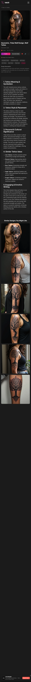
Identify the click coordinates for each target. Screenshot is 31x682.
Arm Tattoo (4, 63)
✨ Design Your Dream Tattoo (7, 57)
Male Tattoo (10, 63)
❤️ (22, 53)
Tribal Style (17, 63)
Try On (5, 53)
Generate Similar (15, 53)
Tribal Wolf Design (14, 60)
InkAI (7, 3)
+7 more (23, 63)
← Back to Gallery (5, 7)
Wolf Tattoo (22, 60)
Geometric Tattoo (5, 60)
